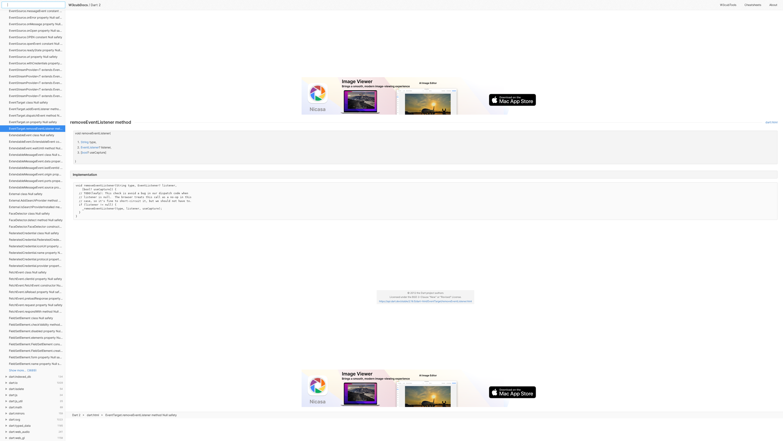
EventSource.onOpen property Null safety (37, 30)
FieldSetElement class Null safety (31, 318)
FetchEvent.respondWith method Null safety (37, 311)
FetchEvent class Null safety (27, 272)
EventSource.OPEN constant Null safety (35, 37)
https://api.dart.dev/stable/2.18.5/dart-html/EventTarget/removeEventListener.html (425, 301)
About (773, 5)
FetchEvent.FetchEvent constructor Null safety (37, 285)
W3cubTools (728, 5)
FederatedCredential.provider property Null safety (37, 265)
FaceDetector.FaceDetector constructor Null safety (37, 226)
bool (84, 152)
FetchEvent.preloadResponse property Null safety (37, 298)
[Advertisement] (192, 45)
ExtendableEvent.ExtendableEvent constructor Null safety (37, 141)
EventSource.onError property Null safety (36, 17)
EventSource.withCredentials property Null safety (37, 63)
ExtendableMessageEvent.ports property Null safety (37, 181)
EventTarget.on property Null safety (33, 122)
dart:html (93, 415)
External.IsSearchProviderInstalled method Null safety (37, 207)
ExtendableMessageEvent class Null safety (37, 154)
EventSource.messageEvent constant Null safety (37, 11)
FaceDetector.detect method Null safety (36, 220)
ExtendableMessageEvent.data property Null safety (37, 161)
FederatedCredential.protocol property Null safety (37, 259)
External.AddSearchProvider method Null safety (37, 200)
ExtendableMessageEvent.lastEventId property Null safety (37, 167)
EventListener (90, 147)
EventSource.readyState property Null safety (37, 50)
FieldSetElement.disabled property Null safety (37, 331)
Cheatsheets (752, 5)
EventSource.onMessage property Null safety (37, 24)
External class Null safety (25, 194)
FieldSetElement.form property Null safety (37, 357)
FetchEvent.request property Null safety (35, 305)
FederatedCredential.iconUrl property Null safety (37, 246)
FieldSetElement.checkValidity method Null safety (37, 324)
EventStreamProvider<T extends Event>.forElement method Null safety (37, 83)
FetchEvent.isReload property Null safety (36, 292)
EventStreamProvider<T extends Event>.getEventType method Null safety (37, 96)
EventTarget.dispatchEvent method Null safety (37, 115)
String (85, 142)
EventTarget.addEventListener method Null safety (37, 109)
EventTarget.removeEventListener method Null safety (37, 128)
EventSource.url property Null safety (33, 56)
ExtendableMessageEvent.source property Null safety (37, 187)
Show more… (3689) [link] (22, 370)
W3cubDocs (78, 5)
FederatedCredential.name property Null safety (37, 252)
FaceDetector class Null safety (29, 213)
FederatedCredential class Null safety (34, 233)
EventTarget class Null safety (28, 102)
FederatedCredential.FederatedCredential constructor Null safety (37, 239)
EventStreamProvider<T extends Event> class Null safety (37, 69)
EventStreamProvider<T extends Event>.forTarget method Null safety (37, 89)
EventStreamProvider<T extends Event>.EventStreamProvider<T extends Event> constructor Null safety (37, 76)
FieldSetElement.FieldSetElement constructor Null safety (37, 344)
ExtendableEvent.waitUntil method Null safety (37, 148)
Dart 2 (76, 415)
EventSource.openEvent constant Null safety (37, 43)
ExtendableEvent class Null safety (31, 135)
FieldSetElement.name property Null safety (37, 363)
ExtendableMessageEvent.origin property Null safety (37, 174)
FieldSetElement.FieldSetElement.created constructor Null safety (37, 350)
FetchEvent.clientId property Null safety (35, 279)
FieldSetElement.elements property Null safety (37, 337)
